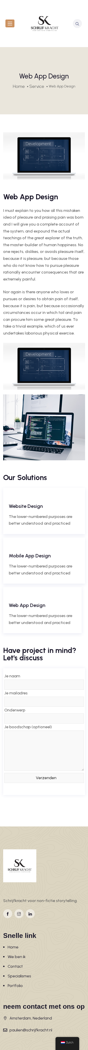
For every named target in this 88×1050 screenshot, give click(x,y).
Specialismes (19, 976)
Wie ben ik (17, 956)
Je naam (12, 676)
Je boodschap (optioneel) (28, 726)
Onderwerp (14, 710)
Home (13, 947)
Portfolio (15, 985)
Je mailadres (16, 693)
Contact (15, 966)
